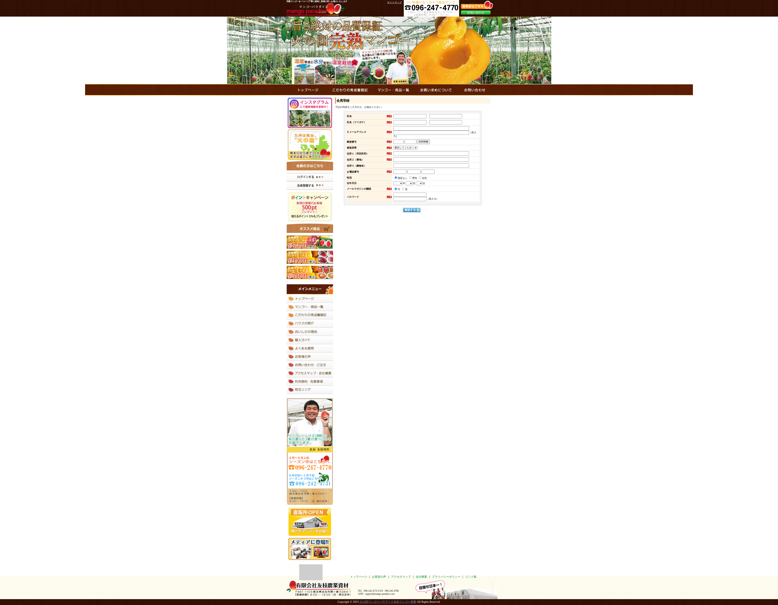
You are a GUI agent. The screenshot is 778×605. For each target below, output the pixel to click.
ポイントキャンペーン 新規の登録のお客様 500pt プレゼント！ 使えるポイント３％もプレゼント (310, 207)
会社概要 (421, 576)
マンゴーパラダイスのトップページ (306, 90)
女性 (424, 178)
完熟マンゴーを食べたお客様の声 (310, 356)
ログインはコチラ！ (310, 177)
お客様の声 (379, 576)
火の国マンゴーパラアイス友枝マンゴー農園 (387, 601)
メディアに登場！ (310, 550)
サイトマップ (394, 2)
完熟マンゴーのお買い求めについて (435, 90)
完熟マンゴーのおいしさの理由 (310, 332)
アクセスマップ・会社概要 (310, 373)
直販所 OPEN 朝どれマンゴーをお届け (310, 521)
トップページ (358, 576)
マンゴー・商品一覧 (392, 90)
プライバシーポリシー (446, 576)
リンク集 (471, 576)
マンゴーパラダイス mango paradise (315, 9)
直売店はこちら (477, 5)
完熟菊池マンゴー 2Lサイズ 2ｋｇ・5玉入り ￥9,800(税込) (310, 257)
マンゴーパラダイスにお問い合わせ (475, 90)
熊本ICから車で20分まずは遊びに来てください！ (310, 144)
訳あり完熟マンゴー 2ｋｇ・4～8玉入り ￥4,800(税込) (310, 272)
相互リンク (310, 390)
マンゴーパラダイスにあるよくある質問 (310, 348)
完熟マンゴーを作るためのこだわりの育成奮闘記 (349, 90)
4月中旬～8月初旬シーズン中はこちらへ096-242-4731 (310, 462)
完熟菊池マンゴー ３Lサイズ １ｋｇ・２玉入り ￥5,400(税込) (310, 242)
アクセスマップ (401, 576)
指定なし (402, 178)
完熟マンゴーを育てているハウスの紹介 (310, 323)
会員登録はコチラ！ (310, 186)
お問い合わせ (476, 13)
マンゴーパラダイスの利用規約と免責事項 (310, 381)
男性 (414, 178)
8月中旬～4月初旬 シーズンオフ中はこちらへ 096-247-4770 (310, 479)
